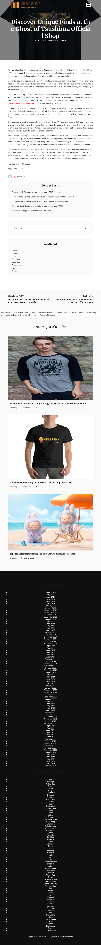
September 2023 (50, 670)
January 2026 (50, 608)
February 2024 (50, 659)
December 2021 (50, 717)
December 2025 (50, 610)
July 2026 (50, 595)
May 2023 (51, 679)
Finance (50, 839)
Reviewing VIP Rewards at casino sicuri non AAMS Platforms (36, 192)
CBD (50, 804)
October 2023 (50, 668)
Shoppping (50, 910)
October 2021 (50, 721)
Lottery (50, 866)
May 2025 (51, 626)
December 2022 (50, 690)
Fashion (50, 837)
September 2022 (50, 697)
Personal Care (50, 886)
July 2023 (50, 675)
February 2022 (50, 712)
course (50, 810)
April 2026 (51, 601)
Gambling (50, 844)
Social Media (50, 919)
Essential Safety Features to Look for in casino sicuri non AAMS (37, 206)
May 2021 (51, 732)
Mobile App (50, 875)
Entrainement (50, 828)
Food (51, 842)
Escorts (50, 835)
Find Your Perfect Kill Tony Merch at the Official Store (74, 301)
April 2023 (51, 681)
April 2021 (51, 734)
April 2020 (51, 761)
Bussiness (50, 799)
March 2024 (50, 657)
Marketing (16, 262)
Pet (50, 888)
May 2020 (51, 759)
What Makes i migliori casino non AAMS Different (31, 211)
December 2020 (50, 743)
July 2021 (50, 728)
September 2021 (50, 723)
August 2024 (50, 646)
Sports (50, 924)
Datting (50, 817)
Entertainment (17, 265)
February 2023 (50, 686)
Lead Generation (50, 862)
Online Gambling (50, 884)
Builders (50, 795)
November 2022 (50, 692)
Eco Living (50, 822)
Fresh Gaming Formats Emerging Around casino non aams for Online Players (43, 197)
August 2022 (50, 699)
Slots (51, 917)
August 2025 (50, 619)
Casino (14, 250)
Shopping (26, 164)
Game (50, 846)
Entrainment (50, 830)
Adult (51, 779)
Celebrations (50, 806)
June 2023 (50, 677)
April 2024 (51, 655)
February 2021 (50, 739)
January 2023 (50, 688)
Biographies (50, 793)
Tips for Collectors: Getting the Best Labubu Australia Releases (42, 554)
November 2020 (50, 746)
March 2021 (50, 737)
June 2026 (50, 597)
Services (50, 906)
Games (51, 848)
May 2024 (51, 652)
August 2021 (50, 726)
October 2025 (50, 615)
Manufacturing (50, 868)
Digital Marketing (50, 819)
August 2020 (50, 752)
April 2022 (51, 708)
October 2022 (50, 695)
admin (63, 40)
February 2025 (50, 632)
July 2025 (50, 621)
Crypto (50, 813)
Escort (50, 833)
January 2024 (50, 661)
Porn (50, 895)
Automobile (50, 784)
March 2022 (50, 710)
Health (14, 256)
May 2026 (51, 599)
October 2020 (50, 748)
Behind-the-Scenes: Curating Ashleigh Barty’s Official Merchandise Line (48, 403)
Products (50, 899)
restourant (50, 901)
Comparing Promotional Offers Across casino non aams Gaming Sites (40, 201)
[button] (88, 5)
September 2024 (50, 643)
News (50, 877)
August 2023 (50, 672)
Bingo (50, 790)
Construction (50, 808)
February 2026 (50, 606)
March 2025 (50, 630)
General (50, 853)
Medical (50, 873)
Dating (50, 815)
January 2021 (50, 741)
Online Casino (50, 881)
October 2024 (50, 641)
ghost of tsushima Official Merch (22, 103)
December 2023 (50, 663)
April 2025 (51, 628)
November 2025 (50, 612)
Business (15, 253)
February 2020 (50, 766)
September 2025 (50, 617)
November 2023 (50, 666)
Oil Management (50, 879)
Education (16, 259)
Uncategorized (50, 930)
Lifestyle (50, 864)
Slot (50, 913)
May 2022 (51, 706)
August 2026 (50, 592)
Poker (50, 890)
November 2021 (50, 719)
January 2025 (50, 635)
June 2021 (50, 730)
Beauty (50, 786)
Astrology (50, 782)
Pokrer (50, 893)
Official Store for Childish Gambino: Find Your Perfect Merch (28, 301)
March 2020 (50, 763)
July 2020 (50, 754)
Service (50, 904)
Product (15, 271)
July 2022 (50, 701)
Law (13, 268)
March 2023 (50, 683)
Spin (50, 921)
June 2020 (50, 757)
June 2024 (50, 650)
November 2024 (50, 639)
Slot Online (50, 915)
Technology (50, 926)
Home (50, 857)
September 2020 (50, 750)
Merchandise (19, 169)
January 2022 (50, 714)
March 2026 (50, 603)
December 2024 (50, 637)
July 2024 (50, 648)
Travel (50, 928)
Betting (50, 788)
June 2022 (50, 703)
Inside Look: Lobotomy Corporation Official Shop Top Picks (40, 482)
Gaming (50, 850)
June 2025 (50, 623)
